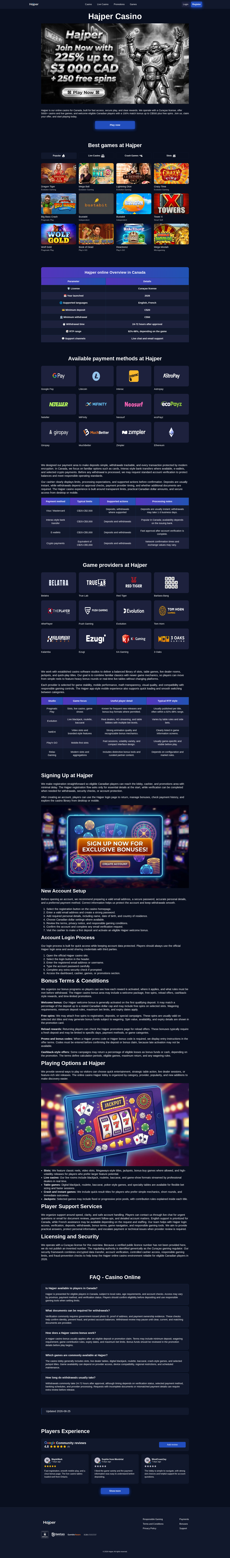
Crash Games (131, 156)
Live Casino (94, 156)
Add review (172, 1445)
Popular (57, 156)
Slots (169, 156)
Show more (115, 1491)
